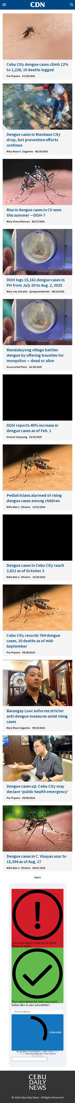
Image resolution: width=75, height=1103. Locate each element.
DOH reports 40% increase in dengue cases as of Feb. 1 (32, 427)
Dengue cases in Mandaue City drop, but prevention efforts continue (33, 140)
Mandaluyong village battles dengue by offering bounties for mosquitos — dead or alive (35, 355)
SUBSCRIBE (55, 1032)
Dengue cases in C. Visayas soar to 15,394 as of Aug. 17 (36, 858)
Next (37, 877)
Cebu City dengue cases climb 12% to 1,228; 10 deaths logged (37, 67)
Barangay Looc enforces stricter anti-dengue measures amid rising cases (37, 716)
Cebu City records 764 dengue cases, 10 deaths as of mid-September (33, 641)
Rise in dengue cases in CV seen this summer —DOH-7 (34, 212)
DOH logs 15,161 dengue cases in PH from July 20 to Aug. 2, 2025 (36, 282)
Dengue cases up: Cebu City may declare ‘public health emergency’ (37, 788)
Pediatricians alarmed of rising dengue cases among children (34, 498)
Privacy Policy (37, 1056)
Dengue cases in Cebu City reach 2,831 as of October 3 (35, 568)
